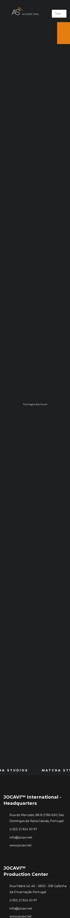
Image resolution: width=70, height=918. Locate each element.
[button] (59, 7)
